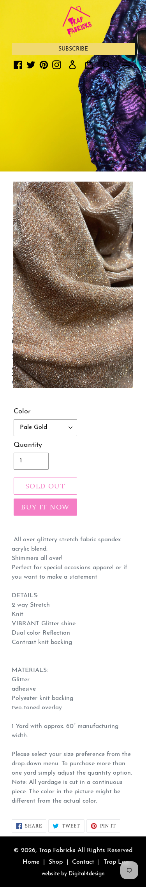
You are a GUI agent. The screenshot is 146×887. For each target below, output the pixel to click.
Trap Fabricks (57, 850)
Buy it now (45, 506)
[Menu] (126, 64)
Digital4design (87, 874)
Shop (56, 862)
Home (31, 862)
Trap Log (116, 862)
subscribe (73, 49)
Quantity (28, 445)
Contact (83, 862)
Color (22, 411)
